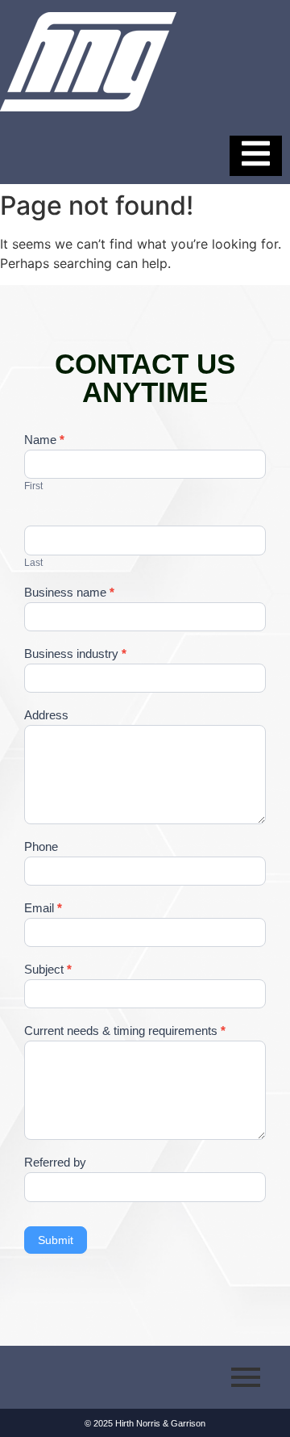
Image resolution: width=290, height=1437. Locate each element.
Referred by (55, 1162)
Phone (41, 846)
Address (46, 715)
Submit (55, 1240)
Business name (69, 592)
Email (43, 908)
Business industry (75, 653)
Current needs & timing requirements (125, 1030)
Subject (48, 969)
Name (44, 440)
